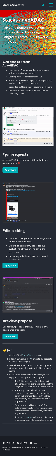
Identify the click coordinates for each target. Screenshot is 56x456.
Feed (34, 442)
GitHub (23, 442)
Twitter (9, 442)
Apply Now (10, 170)
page (30, 417)
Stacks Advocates (13, 5)
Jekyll (36, 447)
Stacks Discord (28, 355)
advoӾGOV (10, 336)
